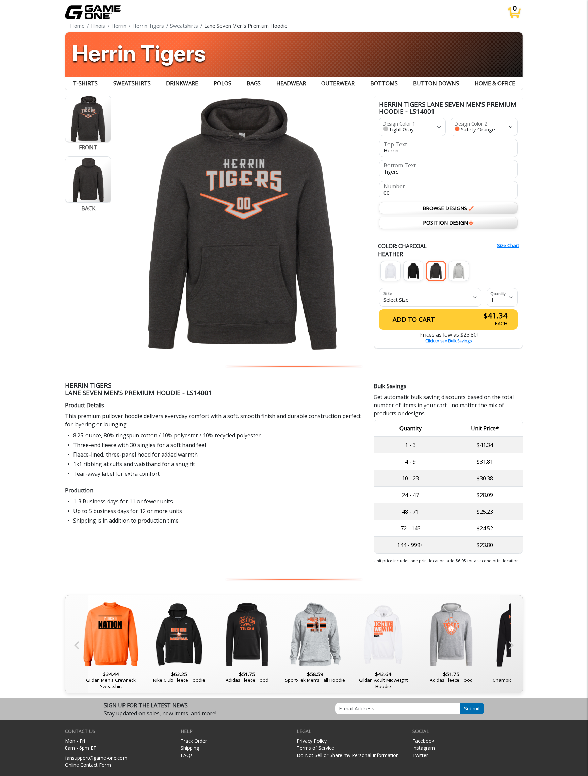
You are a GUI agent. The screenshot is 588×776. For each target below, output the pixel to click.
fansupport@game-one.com (96, 758)
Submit (472, 708)
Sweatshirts (132, 83)
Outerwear (338, 83)
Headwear (291, 83)
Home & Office (495, 83)
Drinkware (182, 83)
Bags (254, 83)
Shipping (190, 748)
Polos (222, 83)
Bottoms (384, 83)
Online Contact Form (88, 765)
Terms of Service (315, 748)
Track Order (194, 741)
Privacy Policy (312, 741)
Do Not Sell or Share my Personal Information (348, 755)
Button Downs (436, 83)
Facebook (423, 741)
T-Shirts (85, 83)
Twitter (420, 755)
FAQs (187, 755)
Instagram (423, 748)
